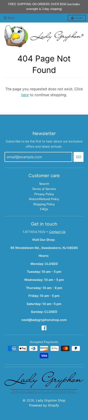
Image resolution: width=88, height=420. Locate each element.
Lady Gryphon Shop (50, 400)
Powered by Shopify (44, 405)
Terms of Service (44, 189)
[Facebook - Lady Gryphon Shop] (44, 328)
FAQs (44, 209)
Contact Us (57, 232)
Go (78, 157)
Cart (79, 18)
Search (44, 183)
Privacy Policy (44, 194)
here (25, 95)
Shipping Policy (44, 204)
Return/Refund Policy (44, 199)
